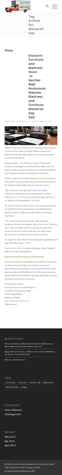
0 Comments (22, 121)
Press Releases (38, 121)
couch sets (42, 224)
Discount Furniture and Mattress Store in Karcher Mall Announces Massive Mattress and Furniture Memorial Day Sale (37, 86)
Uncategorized (13, 414)
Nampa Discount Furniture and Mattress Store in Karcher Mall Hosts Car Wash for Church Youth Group (30, 352)
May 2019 (10, 436)
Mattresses (48, 382)
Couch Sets (10, 382)
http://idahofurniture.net (16, 300)
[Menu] (53, 6)
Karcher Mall (15, 248)
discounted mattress (46, 178)
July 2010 (10, 441)
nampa (24, 387)
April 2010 (10, 445)
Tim (50, 121)
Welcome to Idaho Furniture (15, 359)
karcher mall (35, 382)
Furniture (22, 382)
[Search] (45, 6)
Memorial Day (12, 387)
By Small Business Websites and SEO (20, 471)
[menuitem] (45, 6)
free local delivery (21, 197)
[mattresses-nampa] (26, 6)
